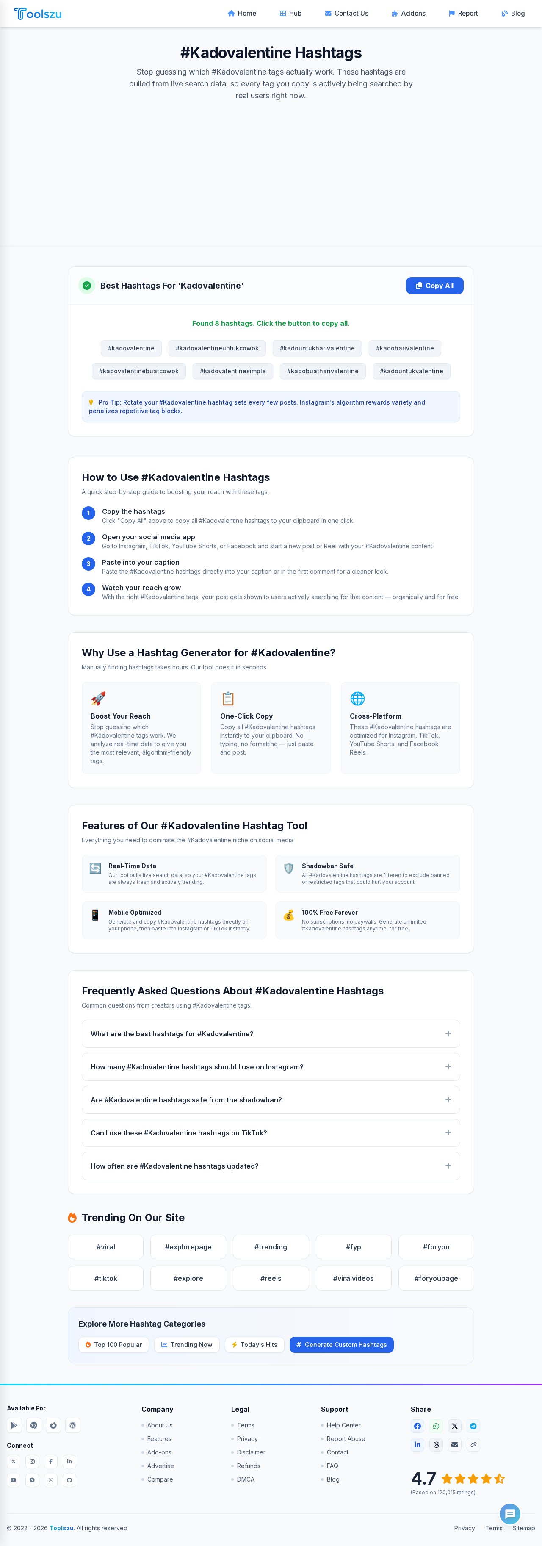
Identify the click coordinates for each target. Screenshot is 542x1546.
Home (247, 13)
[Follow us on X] (13, 1461)
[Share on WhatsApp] (436, 1426)
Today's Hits (259, 1344)
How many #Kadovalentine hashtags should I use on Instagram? (197, 1067)
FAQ (332, 1465)
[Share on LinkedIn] (417, 1445)
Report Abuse (346, 1438)
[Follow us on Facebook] (51, 1461)
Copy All (440, 285)
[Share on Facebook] (417, 1426)
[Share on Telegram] (473, 1426)
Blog (518, 13)
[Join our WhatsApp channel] (51, 1480)
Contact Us (351, 13)
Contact (337, 1452)
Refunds (248, 1465)
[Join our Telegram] (32, 1480)
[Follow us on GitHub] (69, 1480)
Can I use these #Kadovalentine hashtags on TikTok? (179, 1133)
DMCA (245, 1479)
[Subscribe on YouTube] (13, 1480)
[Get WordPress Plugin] (72, 1425)
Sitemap (524, 1528)
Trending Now (192, 1344)
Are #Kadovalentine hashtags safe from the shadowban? (186, 1100)
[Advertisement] (271, 165)
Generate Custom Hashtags (346, 1344)
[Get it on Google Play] (14, 1425)
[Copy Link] (473, 1445)
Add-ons (159, 1452)
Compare (160, 1479)
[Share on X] (455, 1426)
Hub (295, 13)
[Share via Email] (455, 1445)
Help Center (344, 1425)
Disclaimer (251, 1452)
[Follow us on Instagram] (32, 1461)
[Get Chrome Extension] (33, 1425)
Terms (245, 1425)
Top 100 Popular (118, 1344)
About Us (160, 1425)
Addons (413, 13)
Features (159, 1438)
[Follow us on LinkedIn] (69, 1461)
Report (468, 13)
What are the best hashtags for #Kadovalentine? (172, 1034)
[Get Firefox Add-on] (53, 1425)
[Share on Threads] (436, 1445)
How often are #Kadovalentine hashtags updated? (175, 1166)
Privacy (247, 1438)
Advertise (160, 1465)
